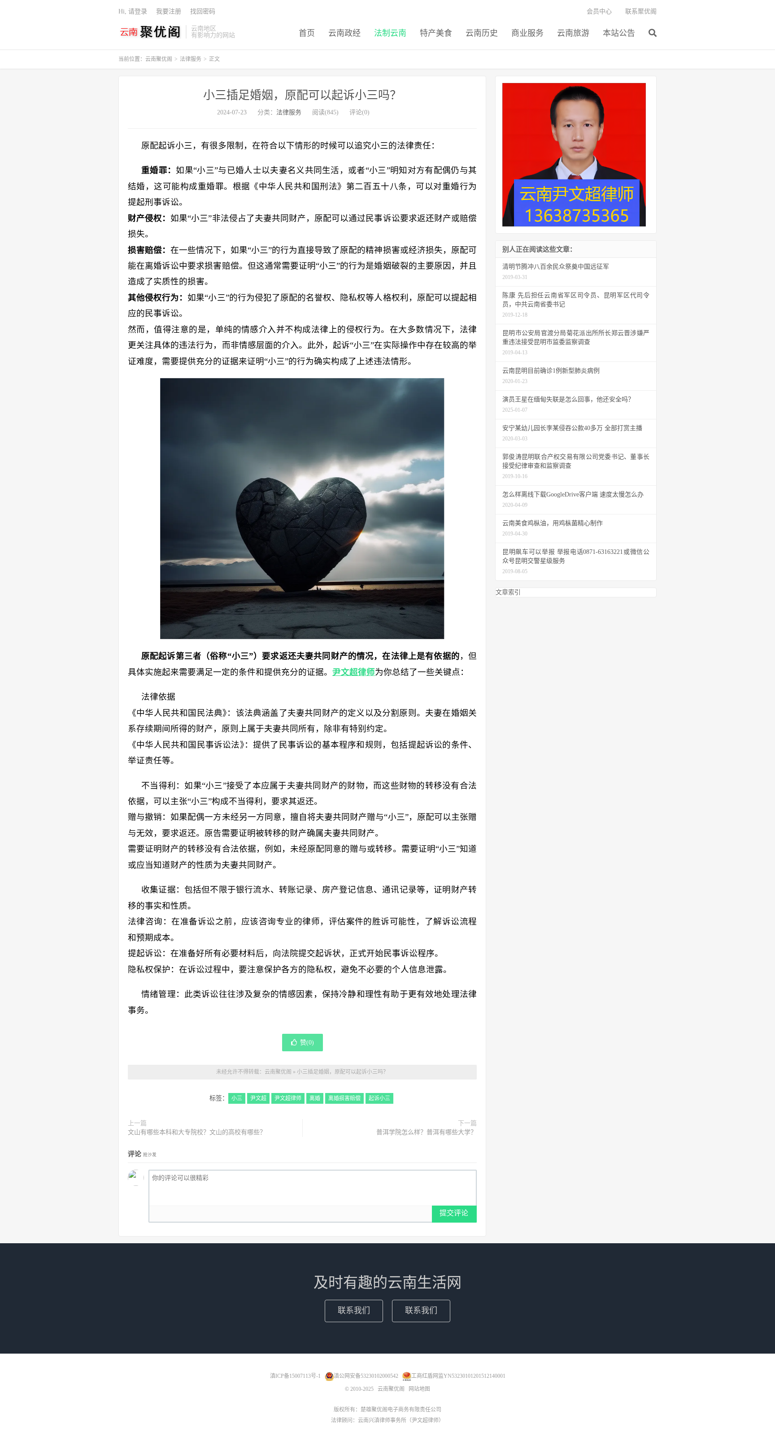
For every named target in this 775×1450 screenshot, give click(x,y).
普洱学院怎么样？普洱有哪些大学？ (426, 1132)
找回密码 (202, 11)
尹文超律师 (287, 1098)
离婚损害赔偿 (344, 1098)
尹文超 (258, 1098)
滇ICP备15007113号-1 (295, 1376)
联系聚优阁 (641, 11)
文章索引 (508, 592)
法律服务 (190, 59)
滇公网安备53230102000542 (366, 1376)
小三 (236, 1098)
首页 (307, 33)
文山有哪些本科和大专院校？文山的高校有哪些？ (197, 1132)
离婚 (314, 1098)
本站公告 (619, 33)
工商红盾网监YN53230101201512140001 (458, 1376)
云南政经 (344, 33)
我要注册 (168, 11)
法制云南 (390, 33)
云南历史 (482, 33)
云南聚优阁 (149, 32)
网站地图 (419, 1389)
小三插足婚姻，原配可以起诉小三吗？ (302, 95)
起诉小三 (379, 1098)
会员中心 (599, 11)
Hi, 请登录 (132, 11)
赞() (307, 1042)
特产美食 (436, 33)
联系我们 (354, 1310)
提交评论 (454, 1213)
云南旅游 (573, 33)
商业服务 (527, 33)
